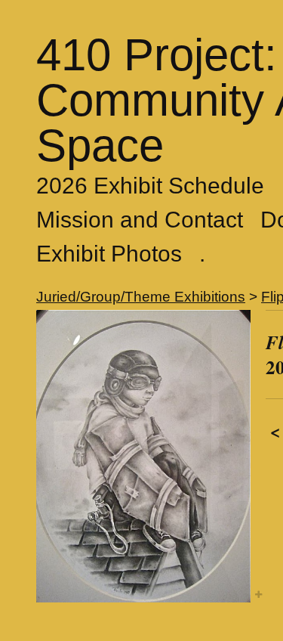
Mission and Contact (139, 219)
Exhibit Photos (109, 253)
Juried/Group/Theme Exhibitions (140, 297)
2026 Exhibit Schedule (150, 185)
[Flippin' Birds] (143, 456)
